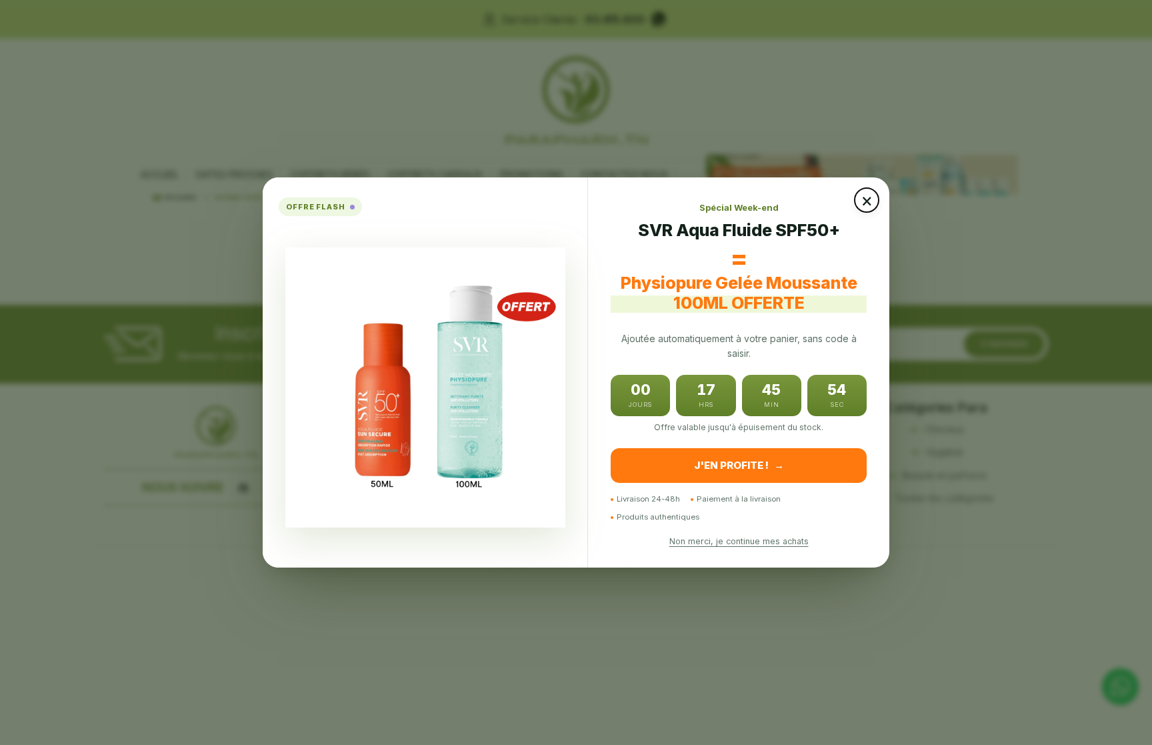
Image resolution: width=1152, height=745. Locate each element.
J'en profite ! (739, 465)
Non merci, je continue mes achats (739, 541)
